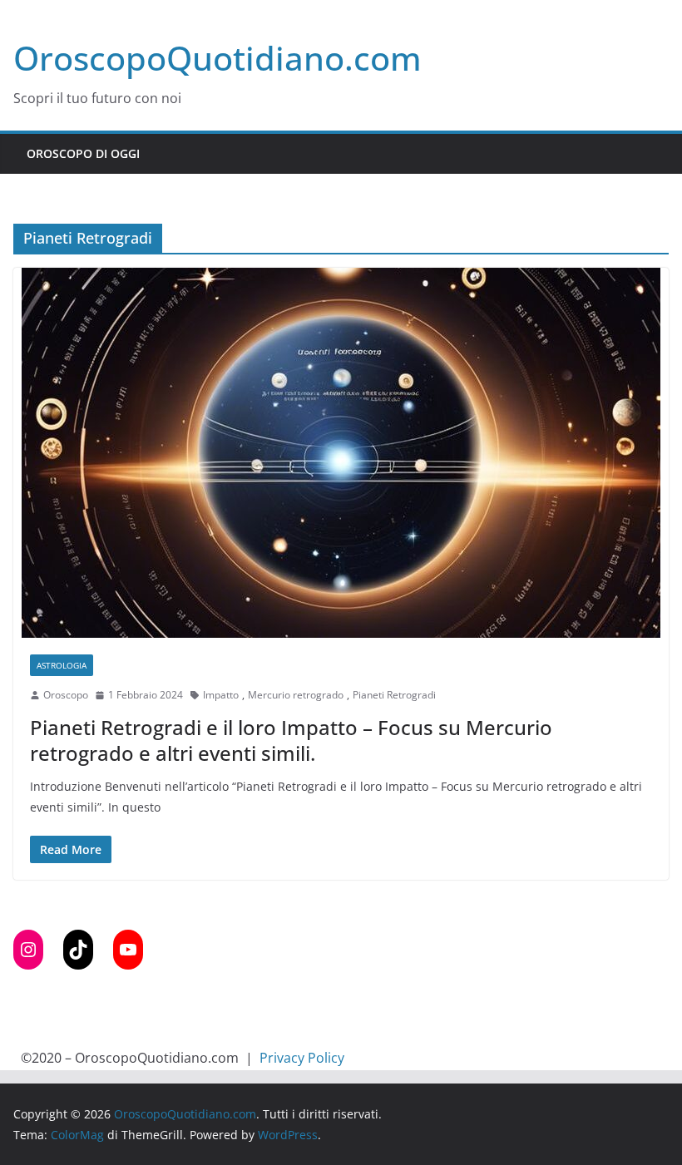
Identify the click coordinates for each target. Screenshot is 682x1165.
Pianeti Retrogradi (394, 695)
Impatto (221, 695)
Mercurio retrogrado (295, 695)
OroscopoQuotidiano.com (217, 58)
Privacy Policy (301, 1058)
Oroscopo (65, 695)
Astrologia (61, 665)
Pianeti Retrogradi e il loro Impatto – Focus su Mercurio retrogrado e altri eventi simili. (291, 740)
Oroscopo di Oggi (83, 153)
